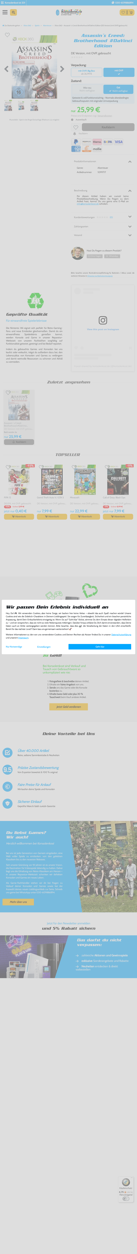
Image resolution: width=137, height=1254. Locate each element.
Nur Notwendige (14, 646)
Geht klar (100, 646)
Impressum (23, 637)
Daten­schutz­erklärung (121, 634)
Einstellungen (44, 646)
